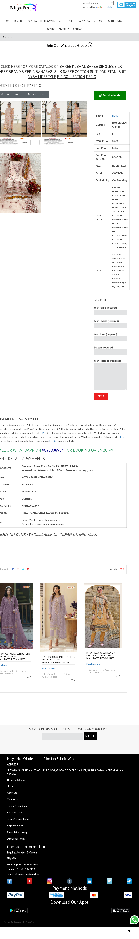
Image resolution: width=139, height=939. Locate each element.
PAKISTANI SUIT (112, 71)
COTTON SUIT (86, 71)
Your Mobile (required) (106, 321)
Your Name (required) (105, 307)
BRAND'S (16, 71)
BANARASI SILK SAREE (55, 71)
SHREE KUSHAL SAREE (79, 66)
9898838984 (53, 450)
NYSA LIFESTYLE (42, 77)
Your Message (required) (107, 360)
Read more (48, 668)
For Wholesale (111, 95)
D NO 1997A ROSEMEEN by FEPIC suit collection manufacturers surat (100, 655)
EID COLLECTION (71, 77)
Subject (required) (103, 347)
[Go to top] (129, 931)
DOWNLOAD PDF (37, 94)
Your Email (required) (105, 334)
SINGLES (106, 66)
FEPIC (30, 71)
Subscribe (90, 736)
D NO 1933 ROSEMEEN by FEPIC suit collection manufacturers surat (58, 660)
